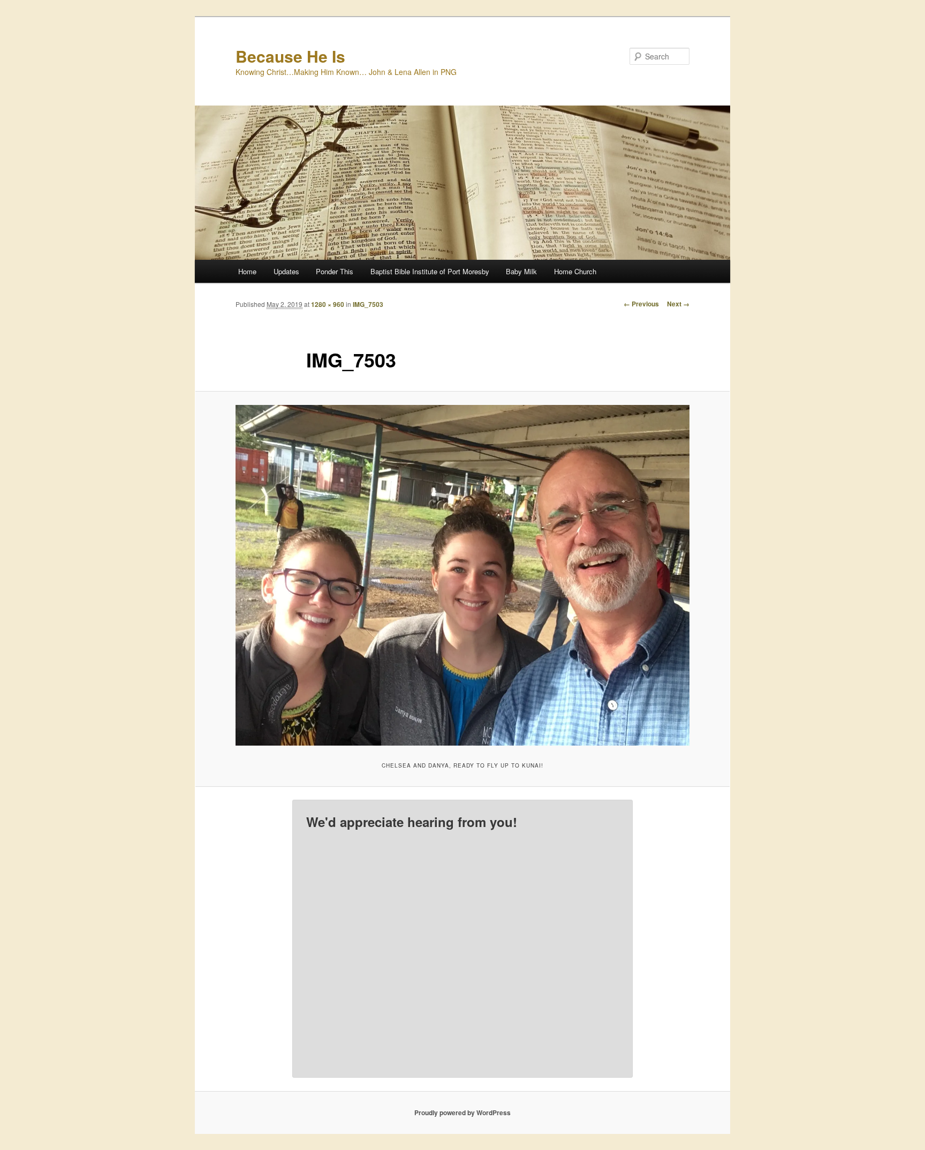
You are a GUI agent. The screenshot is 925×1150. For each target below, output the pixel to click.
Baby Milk (521, 271)
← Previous (641, 304)
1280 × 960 (327, 304)
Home (247, 271)
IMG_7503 (368, 304)
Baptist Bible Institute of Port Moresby (429, 271)
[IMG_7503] (462, 575)
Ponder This (334, 271)
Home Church (575, 271)
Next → (678, 304)
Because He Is (290, 55)
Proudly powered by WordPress (462, 1112)
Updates (286, 271)
